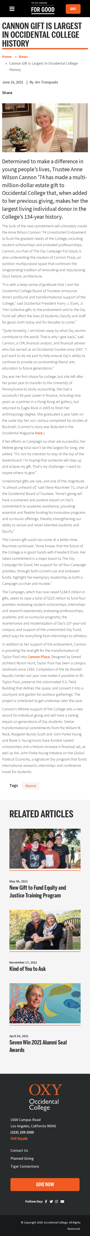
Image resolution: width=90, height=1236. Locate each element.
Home (7, 56)
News (23, 56)
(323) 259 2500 (22, 1132)
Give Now (45, 1184)
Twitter (52, 1202)
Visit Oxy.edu (19, 1138)
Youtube (62, 1202)
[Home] (41, 8)
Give (73, 9)
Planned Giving (22, 1158)
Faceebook (46, 1202)
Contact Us (19, 1150)
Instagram (57, 1202)
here (39, 433)
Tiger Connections (24, 1166)
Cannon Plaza (39, 656)
